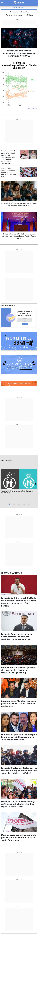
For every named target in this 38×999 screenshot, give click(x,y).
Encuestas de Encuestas (19, 12)
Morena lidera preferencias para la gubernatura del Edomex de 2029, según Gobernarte (18, 837)
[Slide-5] (13, 504)
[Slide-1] (8, 504)
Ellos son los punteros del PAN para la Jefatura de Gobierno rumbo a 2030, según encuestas (19, 737)
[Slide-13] (23, 504)
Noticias (30, 15)
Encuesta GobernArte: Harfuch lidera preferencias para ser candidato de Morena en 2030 (16, 637)
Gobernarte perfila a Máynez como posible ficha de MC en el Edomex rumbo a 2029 (18, 703)
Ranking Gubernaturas (14, 15)
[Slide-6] (14, 504)
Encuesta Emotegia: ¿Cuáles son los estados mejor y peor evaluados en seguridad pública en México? (19, 770)
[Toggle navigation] (2, 3)
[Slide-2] (9, 504)
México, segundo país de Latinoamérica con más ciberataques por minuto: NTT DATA (19, 53)
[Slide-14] (24, 504)
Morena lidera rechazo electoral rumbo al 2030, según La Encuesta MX (9, 173)
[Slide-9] (18, 504)
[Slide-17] (28, 504)
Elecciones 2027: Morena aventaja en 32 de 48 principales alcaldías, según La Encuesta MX (18, 804)
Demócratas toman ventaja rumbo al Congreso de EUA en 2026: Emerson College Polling (18, 670)
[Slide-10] (19, 504)
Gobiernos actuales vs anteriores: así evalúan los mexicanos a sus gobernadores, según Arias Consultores (9, 157)
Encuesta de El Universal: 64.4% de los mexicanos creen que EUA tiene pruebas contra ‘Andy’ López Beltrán (18, 602)
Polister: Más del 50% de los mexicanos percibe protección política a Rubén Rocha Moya (19, 236)
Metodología (32, 109)
